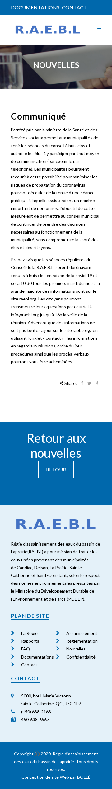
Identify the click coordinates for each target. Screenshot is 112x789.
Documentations (35, 7)
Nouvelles (76, 648)
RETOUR (56, 469)
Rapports (30, 641)
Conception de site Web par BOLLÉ (56, 777)
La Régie (29, 633)
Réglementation (82, 641)
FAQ (25, 648)
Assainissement (81, 633)
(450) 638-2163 (35, 711)
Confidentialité (81, 656)
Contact (74, 7)
